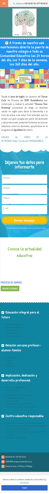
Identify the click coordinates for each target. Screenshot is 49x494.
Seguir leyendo (10, 288)
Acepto (24, 488)
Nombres (6, 178)
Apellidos (6, 188)
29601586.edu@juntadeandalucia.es (19, 461)
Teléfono (6, 198)
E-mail (5, 208)
